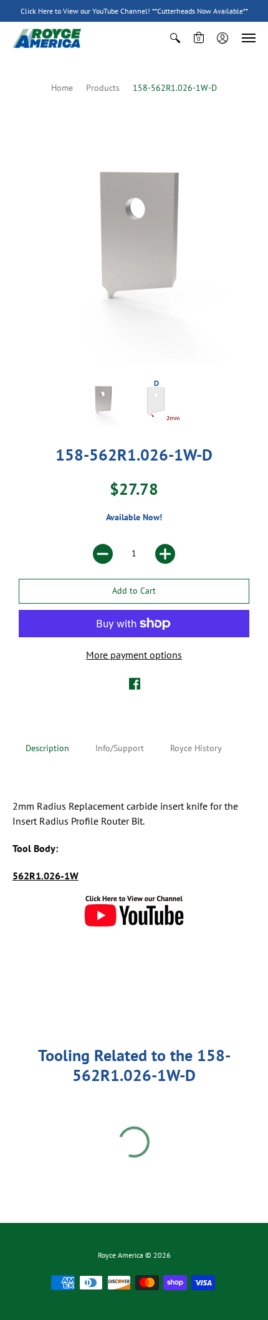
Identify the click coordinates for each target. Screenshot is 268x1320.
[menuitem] (175, 38)
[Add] (165, 554)
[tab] (47, 749)
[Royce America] (46, 38)
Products (103, 87)
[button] (175, 38)
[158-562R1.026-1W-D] (102, 401)
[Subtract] (103, 554)
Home (62, 87)
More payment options (134, 654)
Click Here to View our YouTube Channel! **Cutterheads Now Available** (134, 11)
